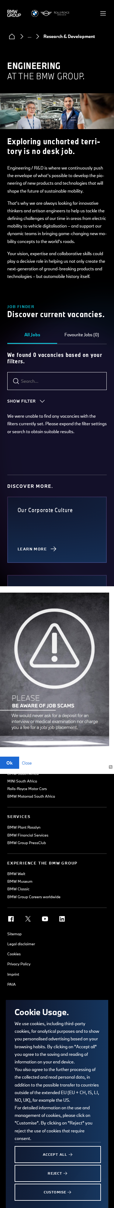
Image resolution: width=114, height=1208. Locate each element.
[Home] (12, 36)
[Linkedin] (62, 918)
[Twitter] (28, 918)
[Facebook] (11, 918)
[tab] (32, 335)
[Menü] (103, 13)
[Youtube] (45, 918)
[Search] (16, 381)
